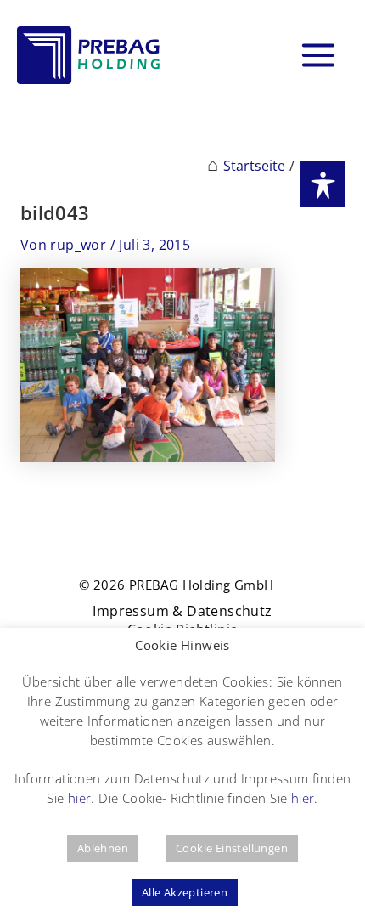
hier (80, 797)
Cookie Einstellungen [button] (232, 848)
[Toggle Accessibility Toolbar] (322, 184)
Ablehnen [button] (102, 848)
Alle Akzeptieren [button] (184, 892)
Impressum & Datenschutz (182, 611)
